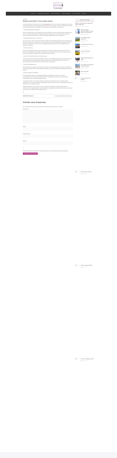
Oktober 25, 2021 (84, 73)
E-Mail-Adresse (27, 133)
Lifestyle (25, 19)
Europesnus (47, 24)
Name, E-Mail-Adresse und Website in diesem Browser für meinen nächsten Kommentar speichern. (45, 151)
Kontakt (84, 13)
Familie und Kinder (66, 13)
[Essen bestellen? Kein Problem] (77, 78)
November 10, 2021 (84, 61)
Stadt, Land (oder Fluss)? (86, 265)
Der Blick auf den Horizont (87, 44)
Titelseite (33, 13)
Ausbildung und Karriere (43, 13)
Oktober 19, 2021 (84, 360)
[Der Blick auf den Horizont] (77, 44)
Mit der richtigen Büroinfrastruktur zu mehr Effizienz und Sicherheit (87, 31)
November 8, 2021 (84, 67)
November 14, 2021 (84, 46)
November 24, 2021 (84, 40)
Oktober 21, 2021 (84, 267)
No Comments (85, 26)
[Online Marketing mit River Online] (77, 58)
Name (24, 126)
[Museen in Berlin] (77, 71)
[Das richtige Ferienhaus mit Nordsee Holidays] (77, 64)
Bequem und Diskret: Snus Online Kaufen (38, 21)
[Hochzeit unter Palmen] (77, 171)
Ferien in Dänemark (85, 51)
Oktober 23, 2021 (84, 81)
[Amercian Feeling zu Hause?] (77, 359)
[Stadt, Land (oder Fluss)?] (77, 265)
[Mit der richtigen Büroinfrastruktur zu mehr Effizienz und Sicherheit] (77, 29)
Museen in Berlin (84, 71)
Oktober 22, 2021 (84, 173)
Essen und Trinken (55, 13)
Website (25, 141)
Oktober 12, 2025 (79, 26)
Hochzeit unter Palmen (86, 171)
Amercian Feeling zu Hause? (87, 358)
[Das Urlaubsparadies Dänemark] (77, 37)
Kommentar (26, 109)
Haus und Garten (76, 13)
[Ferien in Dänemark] (77, 51)
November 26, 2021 (84, 34)
